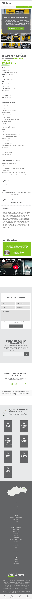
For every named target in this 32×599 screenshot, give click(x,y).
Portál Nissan (16, 561)
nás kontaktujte (23, 23)
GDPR (16, 549)
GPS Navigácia (16, 506)
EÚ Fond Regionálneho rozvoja (16, 539)
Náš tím (16, 535)
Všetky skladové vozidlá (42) (24, 6)
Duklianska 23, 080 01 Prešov (16, 505)
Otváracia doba (16, 537)
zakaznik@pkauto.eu (8, 585)
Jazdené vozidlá (16, 531)
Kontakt (16, 541)
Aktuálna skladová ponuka (16, 28)
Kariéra (16, 547)
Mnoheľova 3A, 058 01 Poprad (16, 517)
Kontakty (16, 508)
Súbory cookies (16, 551)
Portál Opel (16, 559)
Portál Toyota (16, 563)
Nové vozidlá (16, 529)
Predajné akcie (16, 533)
